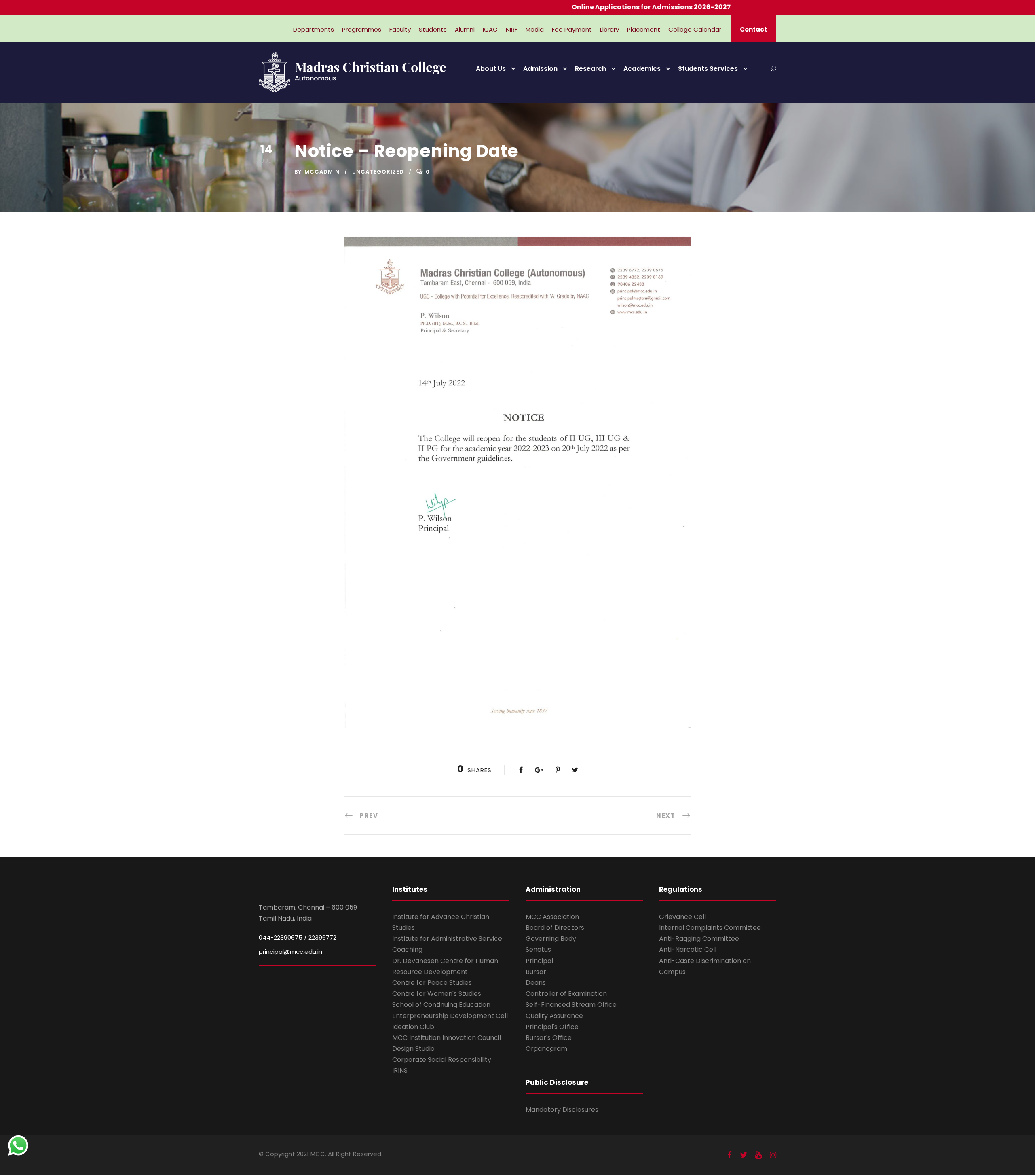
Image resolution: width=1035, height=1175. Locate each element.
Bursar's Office (549, 1037)
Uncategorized (378, 172)
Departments (313, 29)
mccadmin (322, 172)
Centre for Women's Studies (436, 993)
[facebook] (729, 1155)
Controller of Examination (566, 993)
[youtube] (758, 1155)
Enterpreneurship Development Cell (450, 1015)
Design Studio (413, 1048)
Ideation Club (413, 1026)
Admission (540, 68)
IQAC (490, 29)
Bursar (536, 971)
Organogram (546, 1048)
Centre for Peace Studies (432, 982)
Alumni (465, 29)
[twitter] (743, 1155)
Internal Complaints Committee (710, 927)
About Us (491, 68)
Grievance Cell (682, 916)
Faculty (400, 29)
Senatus (538, 949)
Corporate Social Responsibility (441, 1059)
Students (433, 29)
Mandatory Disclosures (562, 1109)
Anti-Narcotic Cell (687, 949)
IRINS (400, 1070)
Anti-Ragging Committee (699, 938)
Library (609, 29)
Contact (753, 29)
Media (535, 29)
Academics (642, 68)
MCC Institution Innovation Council (446, 1037)
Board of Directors (555, 927)
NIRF (512, 29)
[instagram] (773, 1155)
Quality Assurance (554, 1015)
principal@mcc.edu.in (290, 951)
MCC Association (552, 916)
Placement (643, 29)
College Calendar (694, 29)
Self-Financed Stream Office (571, 1004)
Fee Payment (572, 29)
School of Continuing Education (441, 1004)
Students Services (708, 68)
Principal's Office (552, 1026)
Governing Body (551, 938)
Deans (536, 982)
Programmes (361, 29)
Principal (539, 960)
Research (590, 68)
